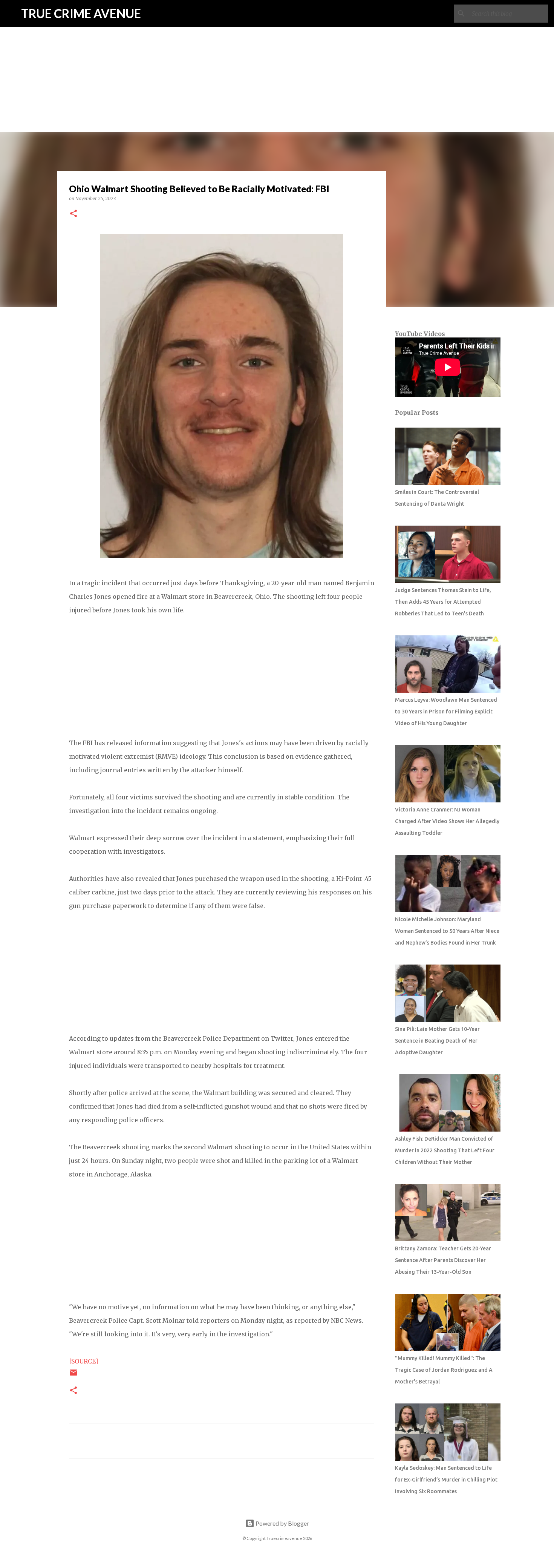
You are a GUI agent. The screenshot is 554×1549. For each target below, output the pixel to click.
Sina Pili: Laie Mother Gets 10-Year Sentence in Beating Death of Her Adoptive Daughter (437, 1040)
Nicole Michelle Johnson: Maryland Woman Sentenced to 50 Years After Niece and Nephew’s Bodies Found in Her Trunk (447, 931)
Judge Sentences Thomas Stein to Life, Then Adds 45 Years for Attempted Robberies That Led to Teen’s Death (443, 602)
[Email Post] (73, 1375)
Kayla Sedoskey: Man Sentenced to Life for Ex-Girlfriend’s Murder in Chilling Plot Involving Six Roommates (446, 1479)
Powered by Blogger (281, 1523)
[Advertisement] (277, 53)
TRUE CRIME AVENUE (81, 13)
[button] (73, 214)
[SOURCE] (83, 1361)
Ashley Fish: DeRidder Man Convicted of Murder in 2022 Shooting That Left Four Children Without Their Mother (444, 1150)
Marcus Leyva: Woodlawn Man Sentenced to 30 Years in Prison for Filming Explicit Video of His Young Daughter (446, 711)
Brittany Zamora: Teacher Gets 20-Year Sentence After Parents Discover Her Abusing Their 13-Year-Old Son (443, 1260)
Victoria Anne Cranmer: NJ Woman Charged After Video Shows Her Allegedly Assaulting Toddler (447, 821)
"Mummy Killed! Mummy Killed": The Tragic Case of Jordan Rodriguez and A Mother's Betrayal (444, 1370)
